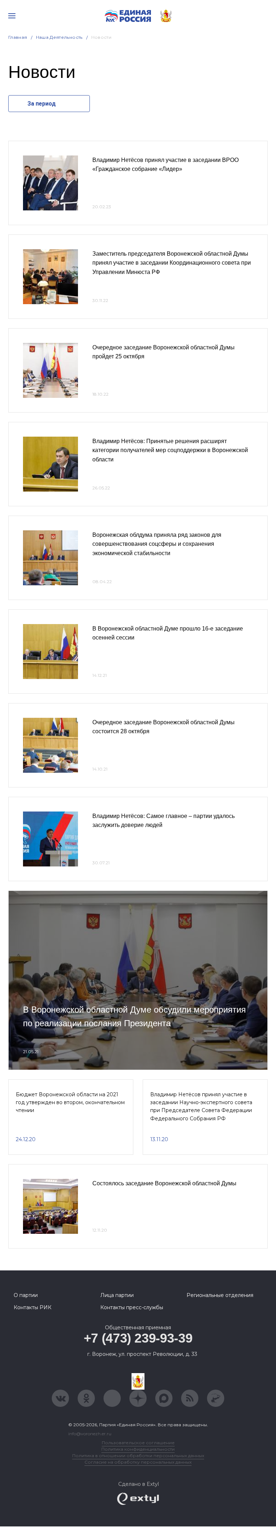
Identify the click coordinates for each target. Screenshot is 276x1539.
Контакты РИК (32, 1307)
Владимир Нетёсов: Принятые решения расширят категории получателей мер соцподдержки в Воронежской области (170, 450)
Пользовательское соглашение (138, 1442)
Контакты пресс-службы (131, 1307)
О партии (26, 1295)
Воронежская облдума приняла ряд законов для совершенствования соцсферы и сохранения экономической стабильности (156, 544)
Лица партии (117, 1295)
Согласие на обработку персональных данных (138, 1462)
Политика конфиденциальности (138, 1449)
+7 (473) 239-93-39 (138, 1338)
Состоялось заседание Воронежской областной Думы (164, 1183)
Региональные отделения (220, 1295)
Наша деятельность (59, 37)
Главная (17, 37)
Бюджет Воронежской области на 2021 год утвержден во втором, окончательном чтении (70, 1102)
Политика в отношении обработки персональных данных (138, 1455)
